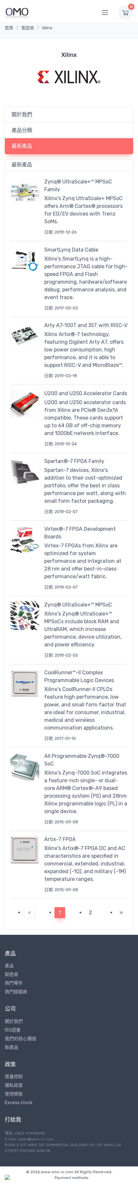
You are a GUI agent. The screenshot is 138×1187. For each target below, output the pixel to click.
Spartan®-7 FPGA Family (74, 461)
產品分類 (22, 130)
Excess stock (18, 1102)
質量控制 (14, 1076)
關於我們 (22, 114)
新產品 (11, 1047)
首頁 (9, 27)
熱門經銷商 (16, 992)
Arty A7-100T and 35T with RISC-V (85, 325)
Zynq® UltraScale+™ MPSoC (78, 605)
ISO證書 (13, 1030)
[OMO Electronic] (17, 12)
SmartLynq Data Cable (71, 250)
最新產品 (22, 146)
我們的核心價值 (20, 1038)
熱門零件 (14, 983)
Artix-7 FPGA (60, 839)
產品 (9, 966)
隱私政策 (14, 1085)
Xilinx (47, 27)
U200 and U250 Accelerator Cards (85, 393)
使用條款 (14, 1094)
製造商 (28, 27)
